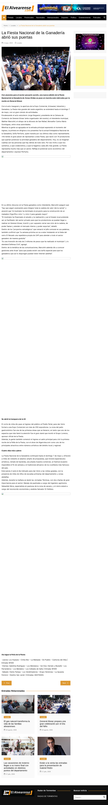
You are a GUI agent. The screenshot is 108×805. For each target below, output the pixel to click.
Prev (7, 683)
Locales (19, 17)
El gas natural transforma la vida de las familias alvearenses (17, 723)
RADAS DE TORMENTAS (47, 796)
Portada (10, 17)
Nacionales (40, 17)
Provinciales (29, 17)
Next (64, 683)
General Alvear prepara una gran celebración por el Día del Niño (53, 723)
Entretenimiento (85, 17)
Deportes (64, 17)
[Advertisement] (90, 72)
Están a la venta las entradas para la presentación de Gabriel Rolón (53, 765)
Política (73, 17)
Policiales (97, 17)
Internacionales (53, 17)
